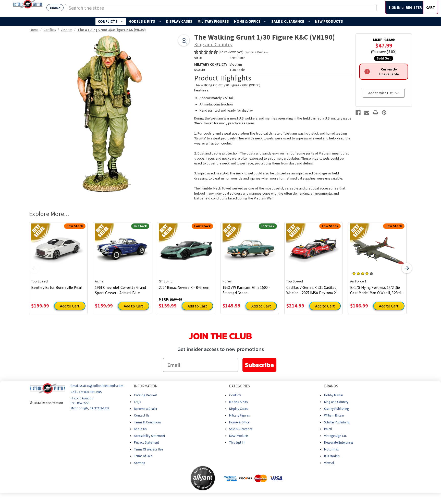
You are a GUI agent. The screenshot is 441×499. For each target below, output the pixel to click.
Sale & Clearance (288, 21)
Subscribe (259, 364)
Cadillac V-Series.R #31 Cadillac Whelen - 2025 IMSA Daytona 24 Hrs (311, 290)
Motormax (331, 449)
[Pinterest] (384, 112)
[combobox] (220, 7)
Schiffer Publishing (336, 422)
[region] (110, 114)
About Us (140, 429)
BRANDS (331, 386)
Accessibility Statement (149, 436)
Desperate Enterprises (338, 442)
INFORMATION (145, 386)
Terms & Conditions (147, 422)
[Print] (375, 112)
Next (407, 268)
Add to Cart (70, 305)
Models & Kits (142, 21)
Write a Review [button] (257, 52)
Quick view (58, 246)
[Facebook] (358, 112)
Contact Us (141, 415)
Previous (34, 268)
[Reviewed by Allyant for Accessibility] (203, 478)
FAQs (137, 402)
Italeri (328, 429)
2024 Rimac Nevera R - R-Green (184, 287)
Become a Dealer (145, 409)
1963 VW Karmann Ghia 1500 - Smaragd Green (246, 290)
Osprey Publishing (336, 409)
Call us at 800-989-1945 (86, 392)
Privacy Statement (146, 442)
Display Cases (179, 21)
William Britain (334, 415)
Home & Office (247, 21)
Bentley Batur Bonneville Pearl (56, 287)
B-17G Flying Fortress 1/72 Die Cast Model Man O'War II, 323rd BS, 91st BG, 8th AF (375, 290)
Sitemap (139, 463)
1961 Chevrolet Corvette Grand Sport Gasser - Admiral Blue (120, 290)
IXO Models (331, 456)
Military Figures (213, 21)
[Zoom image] (183, 40)
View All (329, 463)
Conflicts (108, 21)
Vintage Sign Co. (335, 436)
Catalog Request (145, 395)
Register (414, 7)
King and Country (336, 402)
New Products (329, 21)
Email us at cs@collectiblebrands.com (97, 386)
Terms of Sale (143, 456)
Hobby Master (333, 395)
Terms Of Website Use (148, 449)
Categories (239, 386)
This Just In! (237, 442)
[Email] (366, 112)
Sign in (394, 7)
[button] (170, 478)
